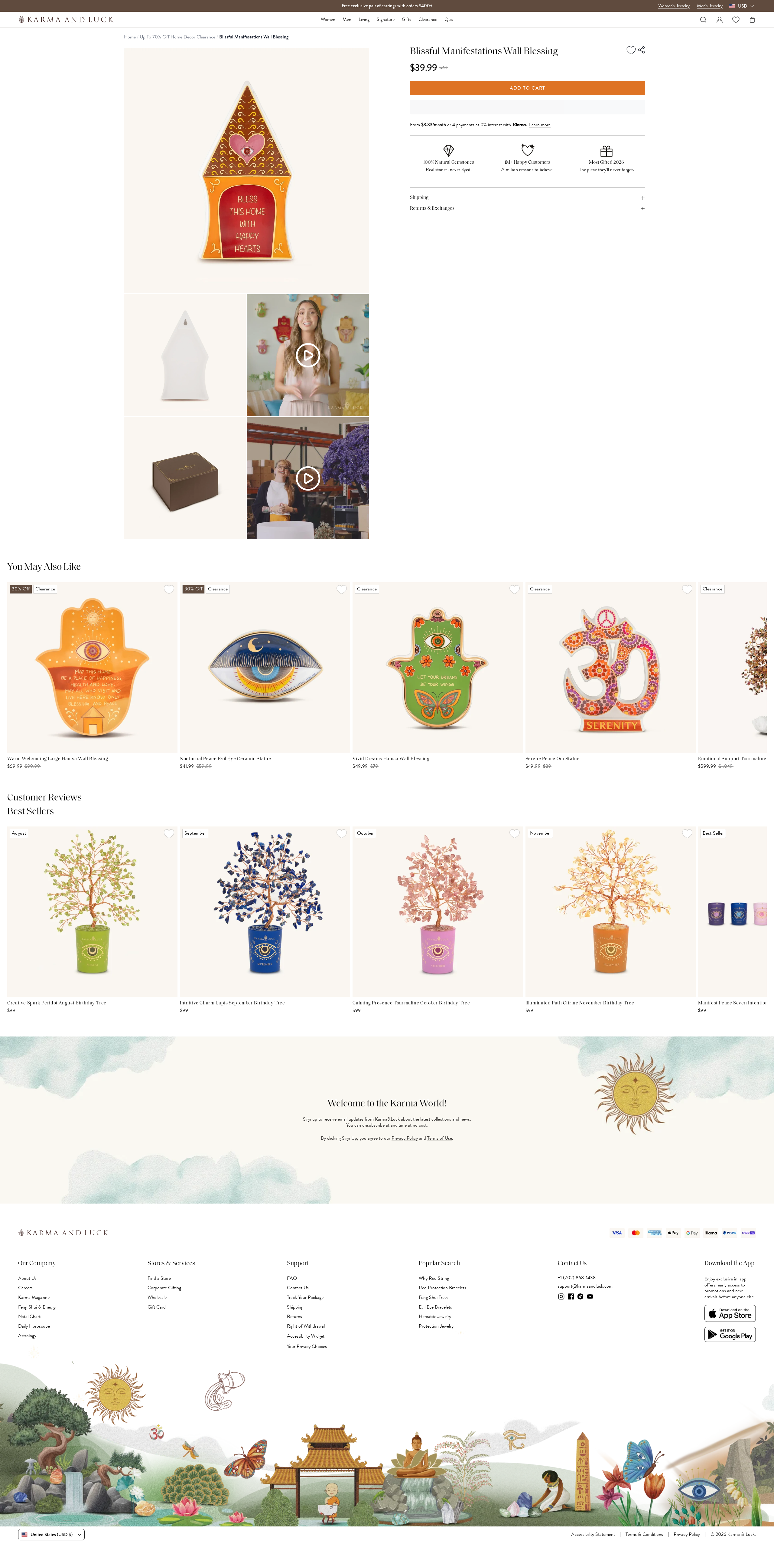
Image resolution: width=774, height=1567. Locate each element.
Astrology (27, 1335)
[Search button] (703, 19)
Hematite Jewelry (435, 1316)
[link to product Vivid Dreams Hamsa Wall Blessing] (438, 667)
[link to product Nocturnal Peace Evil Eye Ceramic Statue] (265, 667)
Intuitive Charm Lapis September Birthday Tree (232, 1003)
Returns (294, 1316)
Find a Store (159, 1278)
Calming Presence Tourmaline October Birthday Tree (411, 1003)
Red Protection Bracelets (442, 1287)
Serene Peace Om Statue (552, 759)
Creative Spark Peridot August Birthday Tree (56, 1003)
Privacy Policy (405, 1138)
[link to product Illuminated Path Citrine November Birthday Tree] (610, 911)
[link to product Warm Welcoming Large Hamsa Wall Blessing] (92, 667)
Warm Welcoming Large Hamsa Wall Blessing (57, 759)
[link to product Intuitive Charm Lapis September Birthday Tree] (265, 911)
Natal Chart (29, 1316)
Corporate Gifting (164, 1287)
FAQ (292, 1278)
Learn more (540, 124)
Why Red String (434, 1278)
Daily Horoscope (34, 1326)
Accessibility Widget (305, 1336)
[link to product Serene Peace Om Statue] (610, 667)
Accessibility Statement (593, 1535)
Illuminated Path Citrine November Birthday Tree (579, 1003)
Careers (25, 1287)
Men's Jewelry (710, 6)
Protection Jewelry (436, 1326)
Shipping (295, 1307)
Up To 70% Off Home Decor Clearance (177, 37)
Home (130, 37)
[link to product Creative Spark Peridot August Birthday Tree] (92, 911)
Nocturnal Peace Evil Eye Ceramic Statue (225, 759)
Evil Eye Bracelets (435, 1307)
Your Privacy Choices (307, 1346)
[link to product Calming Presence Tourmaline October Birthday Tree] (438, 911)
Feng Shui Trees (433, 1297)
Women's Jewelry (674, 6)
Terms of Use (439, 1138)
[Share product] (642, 50)
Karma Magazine (34, 1297)
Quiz (449, 20)
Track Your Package (305, 1297)
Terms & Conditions (644, 1535)
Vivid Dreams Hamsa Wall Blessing (391, 759)
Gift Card (157, 1307)
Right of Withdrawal (306, 1326)
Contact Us (298, 1287)
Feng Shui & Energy (37, 1307)
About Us (27, 1278)
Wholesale (157, 1297)
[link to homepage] (66, 20)
